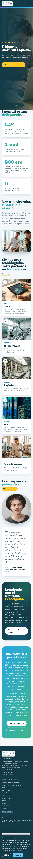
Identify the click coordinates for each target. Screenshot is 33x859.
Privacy (4, 800)
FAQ (3, 795)
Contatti (4, 808)
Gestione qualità (7, 798)
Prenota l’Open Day (16, 730)
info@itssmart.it (9, 774)
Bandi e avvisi (6, 790)
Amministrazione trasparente (10, 782)
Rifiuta (6, 855)
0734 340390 (8, 772)
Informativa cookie (17, 850)
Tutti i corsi (6, 274)
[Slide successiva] (21, 105)
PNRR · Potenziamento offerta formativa (14, 788)
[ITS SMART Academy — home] (7, 3)
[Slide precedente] (11, 105)
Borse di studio (6, 793)
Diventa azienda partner (16, 631)
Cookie (4, 803)
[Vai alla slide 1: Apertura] (14, 105)
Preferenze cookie (7, 811)
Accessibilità (5, 806)
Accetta (18, 855)
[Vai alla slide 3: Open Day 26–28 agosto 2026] (18, 105)
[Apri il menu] (29, 4)
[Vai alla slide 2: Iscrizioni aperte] (16, 105)
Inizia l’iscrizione (16, 723)
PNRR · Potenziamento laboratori (11, 785)
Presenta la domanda (13, 65)
